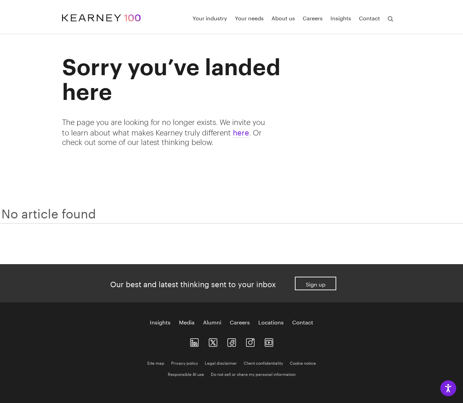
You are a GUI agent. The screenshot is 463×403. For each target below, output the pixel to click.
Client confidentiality (263, 362)
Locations (271, 322)
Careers (313, 18)
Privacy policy (184, 362)
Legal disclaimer (221, 362)
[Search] (390, 19)
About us (283, 18)
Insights (340, 18)
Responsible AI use (186, 373)
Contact (369, 18)
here (241, 131)
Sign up (315, 283)
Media (187, 322)
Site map (155, 362)
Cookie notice (303, 362)
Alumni (212, 322)
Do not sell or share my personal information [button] (253, 373)
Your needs (249, 18)
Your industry (210, 18)
